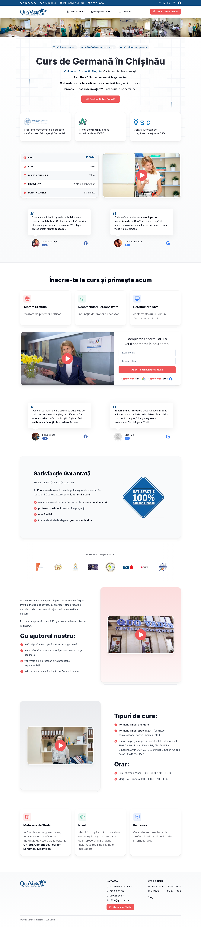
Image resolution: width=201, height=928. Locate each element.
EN (168, 3)
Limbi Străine (76, 11)
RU (164, 3)
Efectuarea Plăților (122, 907)
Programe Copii (102, 11)
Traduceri (126, 11)
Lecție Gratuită (168, 11)
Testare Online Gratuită (102, 99)
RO (159, 3)
